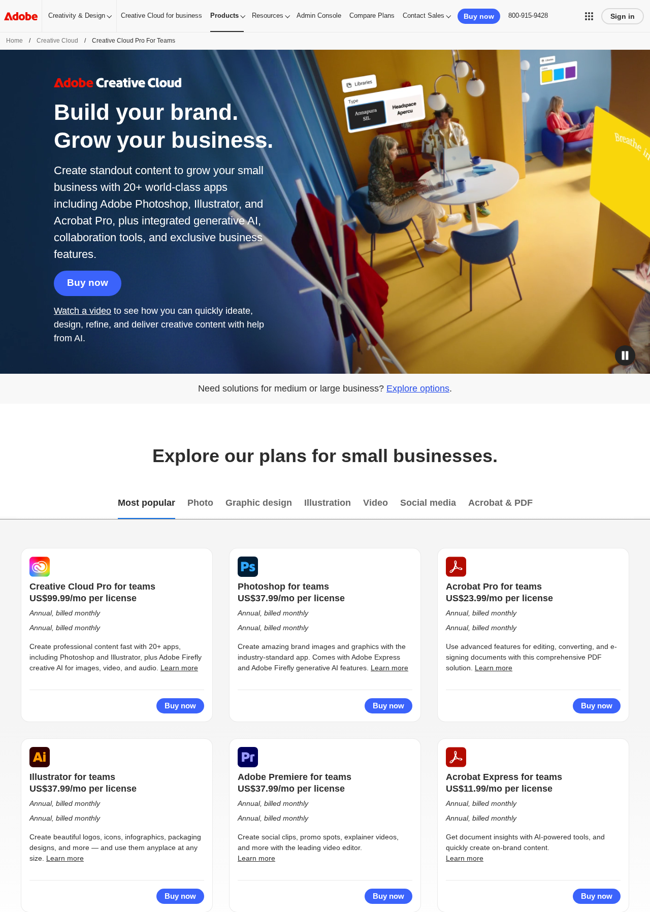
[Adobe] (21, 16)
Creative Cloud (57, 40)
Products (224, 15)
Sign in (622, 16)
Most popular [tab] (146, 503)
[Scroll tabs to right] (642, 503)
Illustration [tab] (327, 503)
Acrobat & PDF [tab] (500, 503)
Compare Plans (372, 15)
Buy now (87, 282)
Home (14, 40)
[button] (589, 16)
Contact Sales (423, 15)
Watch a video (82, 311)
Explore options (417, 388)
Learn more (179, 668)
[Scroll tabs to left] (8, 503)
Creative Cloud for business (161, 15)
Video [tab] (375, 503)
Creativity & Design (76, 15)
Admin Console (319, 15)
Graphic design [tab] (258, 503)
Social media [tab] (428, 503)
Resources (267, 15)
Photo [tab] (200, 503)
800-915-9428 (528, 15)
